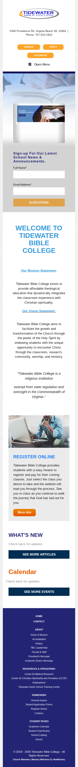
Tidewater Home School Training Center (39, 668)
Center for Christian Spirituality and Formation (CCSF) (39, 659)
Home (39, 597)
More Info (24, 493)
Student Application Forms (39, 685)
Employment (39, 663)
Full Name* (20, 148)
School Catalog (39, 716)
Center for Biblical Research (39, 655)
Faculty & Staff (39, 633)
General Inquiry (39, 681)
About (39, 610)
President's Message (39, 637)
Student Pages (39, 702)
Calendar (40, 55)
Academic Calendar (39, 707)
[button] (17, 114)
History (39, 624)
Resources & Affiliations (39, 650)
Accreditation (39, 620)
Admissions (39, 676)
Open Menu (42, 64)
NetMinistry (59, 740)
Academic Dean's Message (39, 641)
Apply (53, 47)
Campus (39, 694)
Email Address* (22, 165)
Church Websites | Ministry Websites (31, 740)
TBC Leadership (39, 629)
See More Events (39, 573)
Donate (29, 47)
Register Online (39, 690)
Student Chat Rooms (39, 712)
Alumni (39, 720)
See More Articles (39, 535)
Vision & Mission (39, 616)
